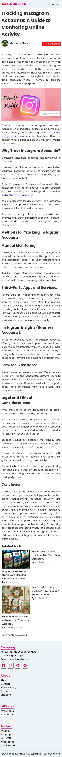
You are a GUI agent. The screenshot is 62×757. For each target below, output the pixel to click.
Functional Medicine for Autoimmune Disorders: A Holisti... (16, 620)
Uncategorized (51, 43)
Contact (5, 684)
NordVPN (6, 738)
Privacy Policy (8, 687)
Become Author (9, 714)
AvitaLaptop (7, 742)
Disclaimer (7, 694)
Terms (4, 691)
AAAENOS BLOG (14, 4)
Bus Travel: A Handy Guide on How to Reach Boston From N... (45, 591)
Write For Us (7, 711)
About (4, 680)
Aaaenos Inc (12, 582)
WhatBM (5, 731)
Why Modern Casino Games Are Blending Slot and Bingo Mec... (14, 575)
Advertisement (51, 753)
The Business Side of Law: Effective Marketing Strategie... (46, 555)
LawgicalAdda (8, 745)
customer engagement (19, 195)
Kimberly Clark (19, 43)
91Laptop (6, 734)
